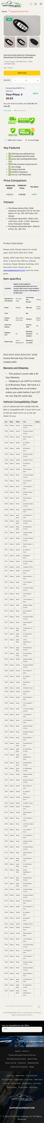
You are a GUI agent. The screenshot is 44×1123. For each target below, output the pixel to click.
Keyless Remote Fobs (19, 11)
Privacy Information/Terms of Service (22, 1055)
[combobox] (22, 1006)
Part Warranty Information (16, 1059)
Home (4, 11)
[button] (40, 4)
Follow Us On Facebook (19, 1067)
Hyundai (6, 1083)
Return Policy (32, 1059)
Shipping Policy (33, 1063)
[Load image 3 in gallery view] (34, 42)
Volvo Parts (33, 1087)
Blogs (31, 1067)
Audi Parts (10, 1075)
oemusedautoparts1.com (14, 270)
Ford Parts (29, 1079)
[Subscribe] (39, 1029)
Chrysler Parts (7, 1079)
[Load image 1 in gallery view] (9, 42)
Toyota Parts (22, 1087)
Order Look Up (10, 1063)
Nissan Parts (26, 1083)
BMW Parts (20, 1075)
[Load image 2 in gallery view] (21, 42)
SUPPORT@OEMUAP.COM (22, 1108)
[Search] (39, 1006)
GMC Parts (38, 1079)
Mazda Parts (15, 1083)
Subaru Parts (11, 1087)
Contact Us (22, 1063)
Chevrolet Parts (31, 1075)
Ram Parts (37, 1083)
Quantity (7, 80)
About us (25, 1051)
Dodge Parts (18, 1079)
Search (18, 1051)
